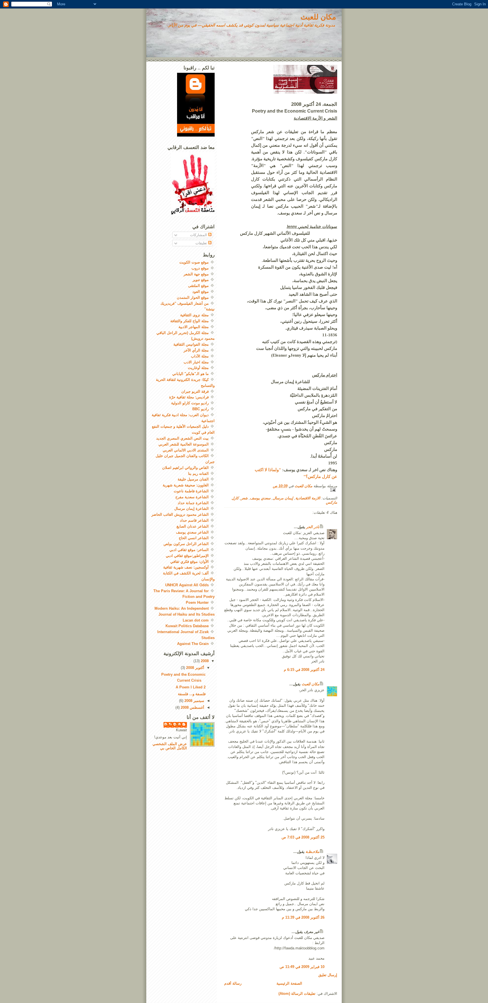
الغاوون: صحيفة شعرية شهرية (186, 485)
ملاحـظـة (312, 852)
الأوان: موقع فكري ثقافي (189, 561)
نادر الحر (312, 527)
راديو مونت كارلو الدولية (190, 403)
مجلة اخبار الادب (196, 362)
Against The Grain (193, 644)
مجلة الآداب (200, 356)
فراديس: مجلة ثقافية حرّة (189, 397)
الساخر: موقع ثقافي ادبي (189, 550)
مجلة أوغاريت (198, 368)
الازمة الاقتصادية (307, 498)
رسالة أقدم (232, 983)
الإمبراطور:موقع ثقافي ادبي (187, 556)
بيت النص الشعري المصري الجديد (182, 438)
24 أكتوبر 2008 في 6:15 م (304, 670)
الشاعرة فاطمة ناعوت (191, 491)
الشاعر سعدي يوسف (192, 532)
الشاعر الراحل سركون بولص (186, 544)
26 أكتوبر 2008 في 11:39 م (303, 917)
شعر (244, 498)
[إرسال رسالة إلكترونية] (280, 490)
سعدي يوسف (260, 498)
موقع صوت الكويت (194, 262)
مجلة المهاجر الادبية (193, 327)
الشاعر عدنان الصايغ (193, 526)
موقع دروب (200, 268)
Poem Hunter (197, 602)
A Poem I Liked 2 (191, 687)
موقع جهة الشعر (196, 274)
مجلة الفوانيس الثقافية (191, 344)
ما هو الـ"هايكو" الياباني (190, 374)
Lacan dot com (196, 620)
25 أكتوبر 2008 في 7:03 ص (303, 837)
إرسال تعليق (327, 975)
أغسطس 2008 (192, 707)
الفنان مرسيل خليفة (193, 479)
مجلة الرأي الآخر (196, 350)
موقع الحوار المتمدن (193, 297)
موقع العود (200, 291)
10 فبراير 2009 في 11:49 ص (302, 967)
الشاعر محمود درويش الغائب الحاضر (180, 514)
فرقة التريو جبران (195, 391)
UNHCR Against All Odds (187, 585)
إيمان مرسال (283, 498)
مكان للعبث (318, 17)
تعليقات (201, 243)
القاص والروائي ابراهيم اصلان (185, 468)
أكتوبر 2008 (194, 668)
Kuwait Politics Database (187, 626)
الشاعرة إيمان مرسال (191, 508)
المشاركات (199, 235)
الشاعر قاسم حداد (194, 520)
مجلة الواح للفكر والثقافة (189, 321)
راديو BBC (200, 409)
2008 (204, 661)
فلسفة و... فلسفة (192, 694)
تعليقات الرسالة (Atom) (296, 993)
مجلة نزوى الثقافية (194, 315)
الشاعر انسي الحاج (194, 538)
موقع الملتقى (198, 286)
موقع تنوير (201, 280)
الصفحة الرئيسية (289, 983)
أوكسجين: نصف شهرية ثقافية (186, 567)
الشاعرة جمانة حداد (193, 503)
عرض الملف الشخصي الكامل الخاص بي (169, 746)
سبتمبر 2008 (193, 701)
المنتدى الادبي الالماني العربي (186, 450)
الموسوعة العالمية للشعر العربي (183, 444)
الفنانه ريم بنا (198, 473)
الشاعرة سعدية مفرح (192, 497)
